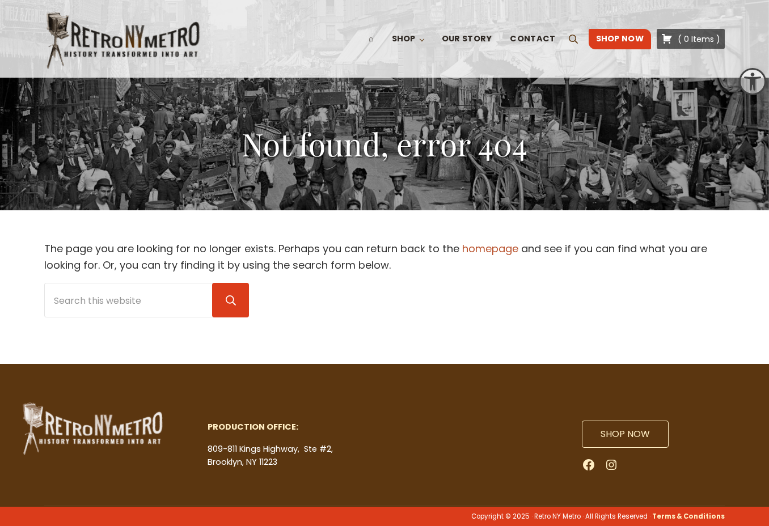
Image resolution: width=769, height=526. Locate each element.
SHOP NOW (625, 433)
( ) (697, 39)
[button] (752, 81)
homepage (490, 248)
